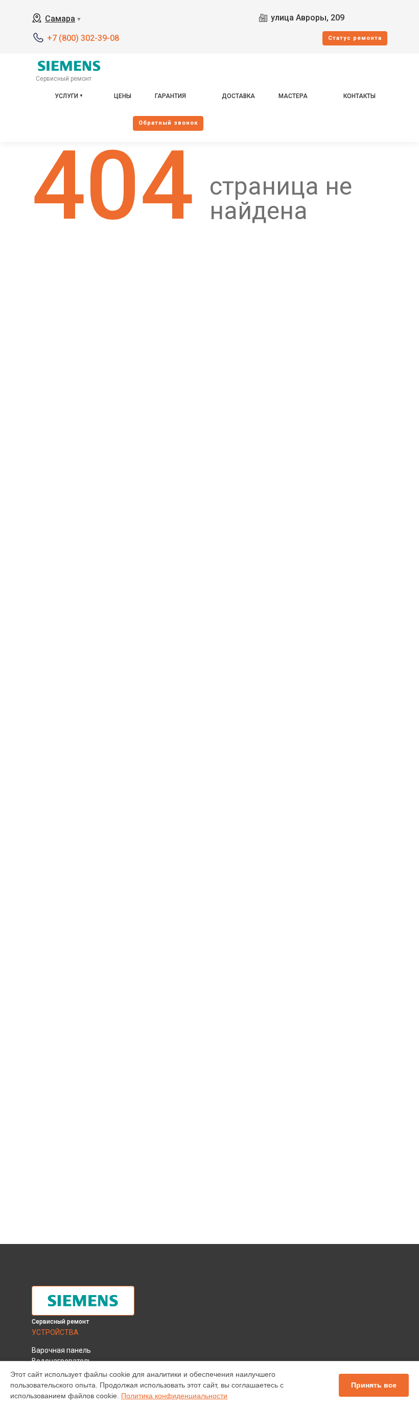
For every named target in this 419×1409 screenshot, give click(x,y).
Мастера (293, 96)
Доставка (238, 96)
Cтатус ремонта (355, 38)
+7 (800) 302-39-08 (83, 38)
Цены (122, 96)
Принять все (374, 1385)
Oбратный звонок (168, 123)
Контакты (359, 96)
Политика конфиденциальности (174, 1396)
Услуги (66, 96)
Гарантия (170, 96)
